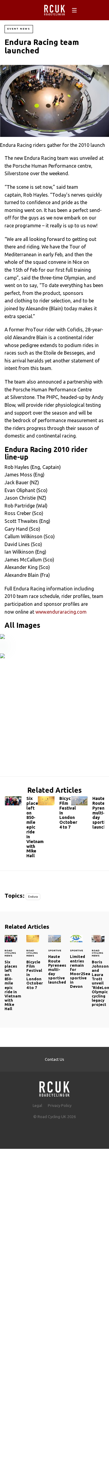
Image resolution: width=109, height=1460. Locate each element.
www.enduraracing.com (61, 612)
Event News (18, 28)
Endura (33, 896)
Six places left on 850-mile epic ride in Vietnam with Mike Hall (21, 828)
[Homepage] (54, 1087)
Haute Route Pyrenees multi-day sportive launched (87, 814)
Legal (37, 1105)
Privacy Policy (59, 1105)
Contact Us (54, 1059)
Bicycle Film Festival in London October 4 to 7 (54, 814)
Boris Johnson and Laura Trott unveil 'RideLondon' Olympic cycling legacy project (98, 974)
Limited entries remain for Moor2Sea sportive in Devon (76, 965)
